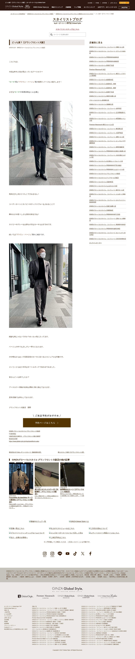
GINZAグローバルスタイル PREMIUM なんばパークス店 (106, 169)
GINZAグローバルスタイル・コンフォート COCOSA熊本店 (107, 239)
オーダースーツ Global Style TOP (13, 606)
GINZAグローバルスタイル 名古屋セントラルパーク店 (106, 161)
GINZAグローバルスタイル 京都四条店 (101, 210)
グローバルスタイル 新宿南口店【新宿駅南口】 (44, 629)
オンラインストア (89, 7)
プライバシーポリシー (10, 625)
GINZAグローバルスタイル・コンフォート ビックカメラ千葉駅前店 (107, 142)
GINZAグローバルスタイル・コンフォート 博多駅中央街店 (107, 224)
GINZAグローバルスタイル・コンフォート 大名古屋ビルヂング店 (107, 156)
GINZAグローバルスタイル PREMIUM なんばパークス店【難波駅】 (99, 617)
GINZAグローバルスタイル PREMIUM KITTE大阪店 (105, 165)
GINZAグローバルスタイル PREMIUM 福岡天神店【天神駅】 (97, 638)
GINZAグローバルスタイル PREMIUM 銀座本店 (104, 57)
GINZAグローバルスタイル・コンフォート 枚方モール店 (106, 190)
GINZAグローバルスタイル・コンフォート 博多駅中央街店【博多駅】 (99, 640)
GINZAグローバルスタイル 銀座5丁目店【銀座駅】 (45, 625)
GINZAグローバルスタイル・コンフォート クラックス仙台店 (107, 52)
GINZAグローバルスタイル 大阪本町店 (101, 182)
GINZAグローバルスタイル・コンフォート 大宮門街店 (106, 133)
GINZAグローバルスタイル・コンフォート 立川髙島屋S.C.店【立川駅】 (51, 634)
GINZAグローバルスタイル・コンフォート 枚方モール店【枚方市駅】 (99, 627)
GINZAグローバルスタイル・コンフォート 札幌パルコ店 (106, 47)
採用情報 (104, 2)
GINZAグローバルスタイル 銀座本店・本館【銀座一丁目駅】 (48, 623)
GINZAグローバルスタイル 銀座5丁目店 (101, 92)
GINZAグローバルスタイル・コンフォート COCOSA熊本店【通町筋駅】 (100, 644)
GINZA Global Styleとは (41, 7)
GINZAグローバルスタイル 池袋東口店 (101, 104)
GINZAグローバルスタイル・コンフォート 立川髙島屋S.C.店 (107, 113)
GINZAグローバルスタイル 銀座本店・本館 (102, 84)
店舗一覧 (6, 610)
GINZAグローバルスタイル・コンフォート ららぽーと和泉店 (107, 195)
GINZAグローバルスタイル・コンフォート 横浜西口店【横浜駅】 (49, 640)
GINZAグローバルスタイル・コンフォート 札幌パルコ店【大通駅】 (49, 608)
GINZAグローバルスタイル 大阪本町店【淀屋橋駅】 (95, 623)
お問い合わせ (113, 2)
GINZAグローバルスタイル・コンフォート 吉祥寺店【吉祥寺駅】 (49, 633)
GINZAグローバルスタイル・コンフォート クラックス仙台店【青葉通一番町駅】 (53, 610)
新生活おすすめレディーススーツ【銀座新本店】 (25, 452)
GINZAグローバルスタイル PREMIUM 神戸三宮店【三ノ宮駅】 (97, 634)
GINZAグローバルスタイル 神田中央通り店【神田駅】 (46, 627)
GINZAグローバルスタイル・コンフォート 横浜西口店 (106, 128)
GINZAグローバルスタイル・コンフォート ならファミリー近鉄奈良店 (107, 201)
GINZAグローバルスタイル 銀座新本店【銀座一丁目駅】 (46, 621)
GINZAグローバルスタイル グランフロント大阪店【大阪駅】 (97, 619)
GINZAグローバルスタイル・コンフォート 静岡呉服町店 (106, 147)
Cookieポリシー (8, 627)
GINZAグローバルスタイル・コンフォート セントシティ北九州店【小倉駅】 (101, 642)
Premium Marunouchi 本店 (97, 69)
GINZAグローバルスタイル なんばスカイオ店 (103, 186)
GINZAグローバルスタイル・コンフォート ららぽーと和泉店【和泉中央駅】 (101, 629)
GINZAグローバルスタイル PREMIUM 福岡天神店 (104, 228)
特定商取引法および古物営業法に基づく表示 (15, 629)
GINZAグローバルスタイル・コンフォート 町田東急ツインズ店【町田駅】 (51, 636)
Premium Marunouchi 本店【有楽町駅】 (42, 617)
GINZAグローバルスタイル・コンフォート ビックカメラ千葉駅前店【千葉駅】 (101, 606)
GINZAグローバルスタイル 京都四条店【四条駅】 (94, 633)
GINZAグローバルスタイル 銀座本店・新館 (102, 88)
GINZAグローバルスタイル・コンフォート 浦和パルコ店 (106, 137)
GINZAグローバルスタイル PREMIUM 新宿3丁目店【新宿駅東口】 (49, 616)
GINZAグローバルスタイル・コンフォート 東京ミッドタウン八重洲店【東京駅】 (53, 619)
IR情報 (97, 2)
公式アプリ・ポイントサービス (107, 7)
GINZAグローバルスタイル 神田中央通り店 (102, 96)
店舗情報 (68, 7)
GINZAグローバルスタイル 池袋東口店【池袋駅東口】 (46, 631)
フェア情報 (77, 7)
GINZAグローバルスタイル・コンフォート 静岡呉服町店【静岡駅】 (99, 608)
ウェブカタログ (8, 616)
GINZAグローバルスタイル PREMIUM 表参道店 (104, 61)
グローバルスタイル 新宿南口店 (99, 100)
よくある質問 (7, 614)
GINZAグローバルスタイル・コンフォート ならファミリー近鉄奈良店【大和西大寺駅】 (104, 631)
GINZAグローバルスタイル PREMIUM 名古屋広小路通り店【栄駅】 (99, 610)
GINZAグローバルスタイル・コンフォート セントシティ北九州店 (107, 233)
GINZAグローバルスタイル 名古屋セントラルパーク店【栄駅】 (97, 614)
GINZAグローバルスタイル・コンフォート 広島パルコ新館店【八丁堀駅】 (100, 636)
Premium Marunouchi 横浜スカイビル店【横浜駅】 (45, 638)
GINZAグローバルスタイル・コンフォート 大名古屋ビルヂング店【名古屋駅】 (101, 612)
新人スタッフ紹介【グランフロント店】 (71, 452)
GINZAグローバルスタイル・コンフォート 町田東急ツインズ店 (107, 119)
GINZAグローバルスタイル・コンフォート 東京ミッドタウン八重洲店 (107, 74)
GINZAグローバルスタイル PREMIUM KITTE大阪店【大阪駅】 (97, 616)
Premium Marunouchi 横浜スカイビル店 (101, 124)
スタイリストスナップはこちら (67, 29)
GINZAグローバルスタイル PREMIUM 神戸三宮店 (104, 214)
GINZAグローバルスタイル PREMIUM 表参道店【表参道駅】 (48, 614)
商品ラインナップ (57, 7)
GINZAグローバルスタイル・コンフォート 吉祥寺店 (105, 108)
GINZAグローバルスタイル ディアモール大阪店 (104, 178)
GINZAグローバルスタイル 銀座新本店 (101, 79)
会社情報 (90, 2)
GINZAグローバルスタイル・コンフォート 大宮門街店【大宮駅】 (49, 642)
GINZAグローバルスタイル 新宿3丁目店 (101, 65)
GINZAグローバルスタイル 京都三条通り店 (102, 206)
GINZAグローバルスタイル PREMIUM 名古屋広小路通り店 (107, 151)
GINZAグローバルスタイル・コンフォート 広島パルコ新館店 (107, 219)
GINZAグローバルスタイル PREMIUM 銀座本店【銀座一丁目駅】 (49, 612)
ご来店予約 (124, 7)
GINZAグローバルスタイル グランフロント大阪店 (104, 173)
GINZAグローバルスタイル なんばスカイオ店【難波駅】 (96, 625)
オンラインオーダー (95, 243)
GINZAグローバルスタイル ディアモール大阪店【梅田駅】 (96, 621)
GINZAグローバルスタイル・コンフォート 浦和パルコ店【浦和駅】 (49, 644)
